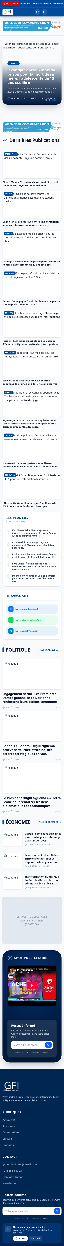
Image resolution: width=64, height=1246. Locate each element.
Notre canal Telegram (26, 630)
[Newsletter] (37, 12)
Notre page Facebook (27, 608)
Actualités (8, 1120)
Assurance (8, 1126)
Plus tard (35, 1238)
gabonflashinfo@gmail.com (19, 1164)
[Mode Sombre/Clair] (51, 12)
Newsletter (9, 1183)
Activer (22, 1238)
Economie (8, 1145)
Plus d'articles (49, 649)
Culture (7, 1138)
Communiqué (10, 1132)
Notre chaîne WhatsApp (28, 619)
